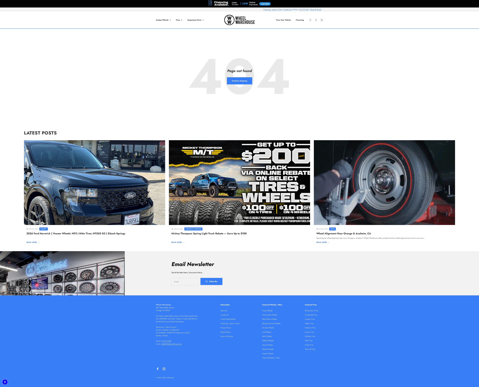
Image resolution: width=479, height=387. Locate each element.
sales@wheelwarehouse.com (171, 344)
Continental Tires (311, 315)
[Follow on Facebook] (157, 369)
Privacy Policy (226, 327)
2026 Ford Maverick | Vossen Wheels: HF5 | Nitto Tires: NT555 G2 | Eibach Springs (75, 233)
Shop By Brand (315, 9)
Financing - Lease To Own (272, 9)
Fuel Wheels (266, 332)
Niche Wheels (267, 345)
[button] (5, 382)
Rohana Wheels (268, 349)
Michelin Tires (310, 336)
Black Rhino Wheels (269, 319)
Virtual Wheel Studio (228, 319)
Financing (300, 20)
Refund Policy (226, 332)
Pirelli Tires (309, 345)
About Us (224, 310)
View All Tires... (311, 349)
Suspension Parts (194, 20)
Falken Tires (309, 323)
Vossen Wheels (267, 353)
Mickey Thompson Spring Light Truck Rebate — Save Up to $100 (209, 233)
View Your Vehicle (283, 20)
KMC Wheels (267, 336)
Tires (178, 20)
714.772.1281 (304, 9)
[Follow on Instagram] (164, 369)
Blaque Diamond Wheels (271, 323)
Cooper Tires (310, 319)
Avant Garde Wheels (269, 315)
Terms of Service (227, 336)
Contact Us (288, 9)
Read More (33, 242)
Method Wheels (268, 340)
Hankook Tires (310, 327)
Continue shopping (239, 81)
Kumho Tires (309, 332)
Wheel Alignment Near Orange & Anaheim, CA (343, 233)
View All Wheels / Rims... (271, 358)
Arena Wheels (267, 310)
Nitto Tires (309, 340)
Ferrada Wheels (268, 327)
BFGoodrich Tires (311, 310)
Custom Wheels (162, 20)
